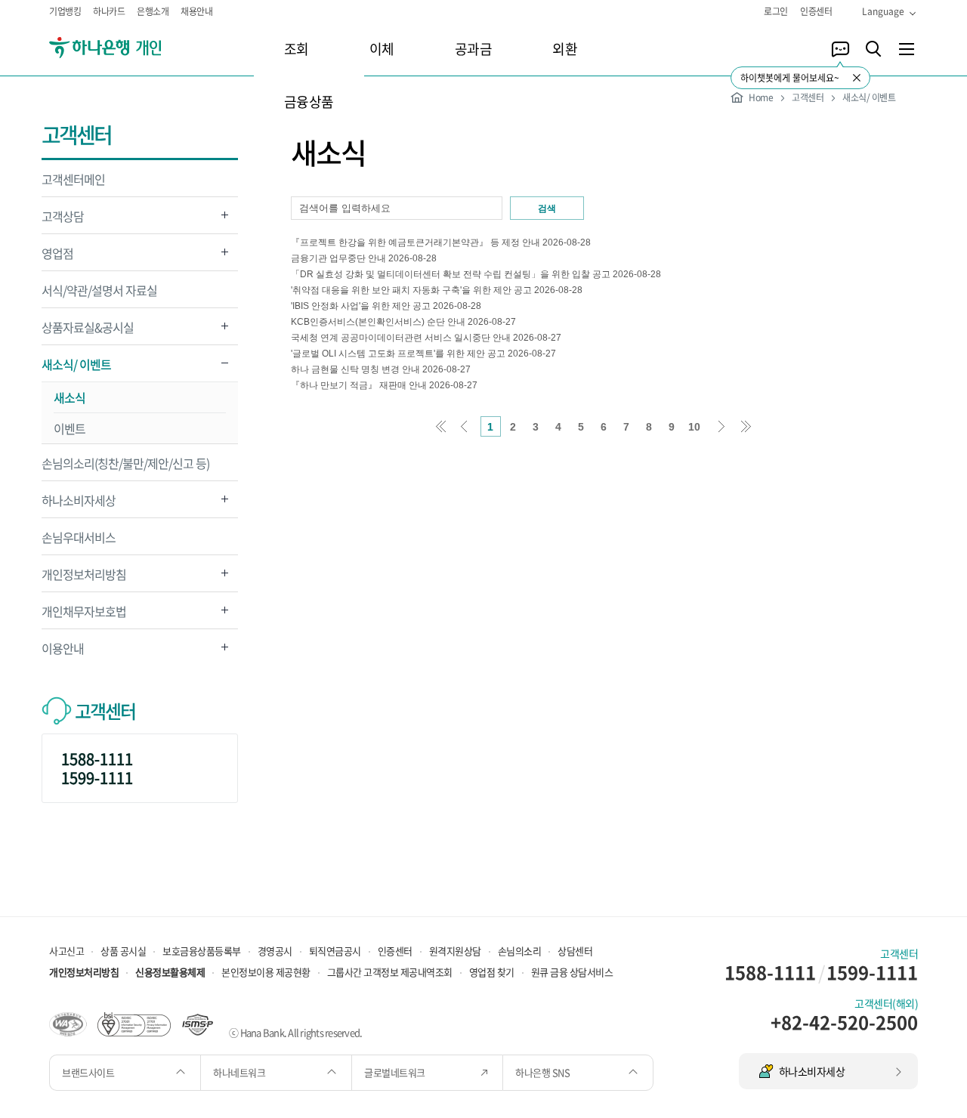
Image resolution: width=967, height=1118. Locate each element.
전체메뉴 (906, 49)
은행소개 (152, 11)
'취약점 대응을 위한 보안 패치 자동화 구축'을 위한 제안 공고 (411, 290)
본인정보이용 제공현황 (265, 972)
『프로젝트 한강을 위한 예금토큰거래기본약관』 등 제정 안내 (415, 242)
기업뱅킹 (65, 11)
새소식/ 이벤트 (76, 368)
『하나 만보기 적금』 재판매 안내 (359, 385)
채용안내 (196, 11)
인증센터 (816, 11)
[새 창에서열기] (68, 1023)
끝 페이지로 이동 (746, 426)
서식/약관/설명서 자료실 (99, 290)
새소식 (69, 397)
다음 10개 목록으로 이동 (722, 426)
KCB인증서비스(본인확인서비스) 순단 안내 (378, 322)
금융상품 (309, 101)
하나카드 (109, 11)
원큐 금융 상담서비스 (572, 972)
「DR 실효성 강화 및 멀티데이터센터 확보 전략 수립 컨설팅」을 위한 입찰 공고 (452, 274)
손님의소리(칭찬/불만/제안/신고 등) (125, 463)
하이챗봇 (840, 49)
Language (883, 11)
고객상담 (63, 220)
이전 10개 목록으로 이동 (464, 426)
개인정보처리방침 (84, 578)
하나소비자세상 (79, 504)
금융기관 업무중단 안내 (338, 258)
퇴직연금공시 (335, 951)
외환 (564, 49)
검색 (547, 208)
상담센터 (575, 951)
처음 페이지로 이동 (441, 426)
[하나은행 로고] (126, 48)
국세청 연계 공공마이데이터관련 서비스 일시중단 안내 (401, 337)
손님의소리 (520, 951)
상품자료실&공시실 (88, 331)
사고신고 (66, 951)
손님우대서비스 (79, 537)
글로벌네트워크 (395, 1072)
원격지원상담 (455, 951)
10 (694, 427)
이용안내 (63, 652)
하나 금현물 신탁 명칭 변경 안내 (355, 369)
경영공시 (275, 951)
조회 (296, 49)
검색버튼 (873, 49)
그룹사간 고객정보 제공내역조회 (390, 972)
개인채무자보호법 (84, 615)
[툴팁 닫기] (857, 78)
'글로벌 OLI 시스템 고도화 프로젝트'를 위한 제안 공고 (398, 353)
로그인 (776, 11)
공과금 (474, 49)
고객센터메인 (73, 179)
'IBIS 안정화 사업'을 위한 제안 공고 (361, 306)
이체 (381, 49)
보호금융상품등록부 (201, 951)
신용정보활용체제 (170, 972)
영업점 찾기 (491, 972)
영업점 (57, 257)
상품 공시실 (123, 951)
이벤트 (69, 428)
